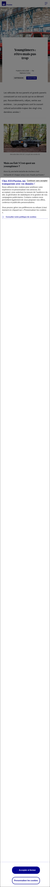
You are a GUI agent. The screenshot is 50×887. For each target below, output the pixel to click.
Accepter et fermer (27, 870)
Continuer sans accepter (37, 181)
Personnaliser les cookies (26, 880)
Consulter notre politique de (20, 217)
